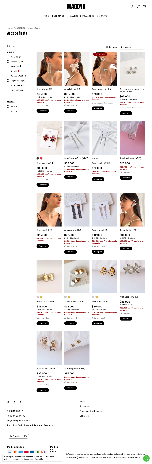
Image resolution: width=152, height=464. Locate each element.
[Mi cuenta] (132, 6)
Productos (58, 16)
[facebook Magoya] (14, 401)
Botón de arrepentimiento (133, 454)
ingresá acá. (115, 454)
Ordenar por (112, 47)
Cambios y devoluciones (82, 16)
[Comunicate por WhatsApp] (146, 458)
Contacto (102, 16)
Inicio (46, 16)
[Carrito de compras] (144, 6)
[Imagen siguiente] (57, 67)
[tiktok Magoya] (20, 401)
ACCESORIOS (19, 28)
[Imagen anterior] (41, 67)
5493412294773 (15, 411)
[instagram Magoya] (8, 401)
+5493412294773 (16, 416)
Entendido (38, 459)
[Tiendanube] (77, 458)
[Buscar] (7, 6)
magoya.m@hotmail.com (18, 420)
